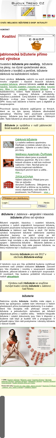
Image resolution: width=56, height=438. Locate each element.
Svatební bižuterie (38, 380)
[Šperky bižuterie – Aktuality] (8, 147)
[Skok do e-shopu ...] (36, 51)
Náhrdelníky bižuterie (35, 381)
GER (44, 17)
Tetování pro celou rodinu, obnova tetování (27, 386)
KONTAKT (4, 30)
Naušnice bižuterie (21, 381)
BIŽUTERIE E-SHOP (27, 23)
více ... (18, 172)
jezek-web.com (45, 374)
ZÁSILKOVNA (24, 176)
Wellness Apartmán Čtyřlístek (33, 154)
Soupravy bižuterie (13, 380)
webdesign (36, 374)
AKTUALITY (42, 23)
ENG (49, 17)
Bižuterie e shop (26, 380)
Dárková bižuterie (26, 139)
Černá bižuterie (6, 383)
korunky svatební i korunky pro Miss (27, 86)
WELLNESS (12, 23)
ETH (52, 374)
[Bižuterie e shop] (27, 366)
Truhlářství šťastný (30, 387)
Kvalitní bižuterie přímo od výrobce (24, 383)
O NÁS (3, 23)
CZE (53, 17)
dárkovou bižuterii (38, 89)
